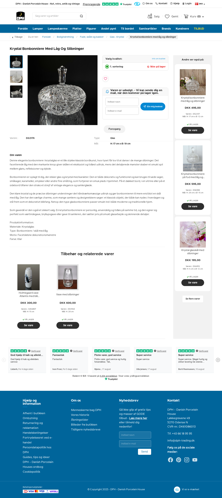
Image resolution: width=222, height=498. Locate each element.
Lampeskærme (58, 28)
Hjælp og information (32, 402)
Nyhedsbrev (128, 400)
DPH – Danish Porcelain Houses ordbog (38, 464)
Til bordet (127, 28)
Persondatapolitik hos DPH (37, 450)
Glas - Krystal (117, 37)
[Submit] (81, 16)
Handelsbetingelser (35, 433)
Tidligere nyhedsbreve (85, 429)
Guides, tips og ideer (36, 457)
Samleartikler (148, 28)
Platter (77, 28)
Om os (76, 400)
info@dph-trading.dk (181, 440)
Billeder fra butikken (84, 424)
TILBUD (199, 28)
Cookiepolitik (31, 472)
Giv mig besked (154, 107)
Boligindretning (65, 37)
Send (144, 451)
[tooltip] (29, 294)
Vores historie (80, 415)
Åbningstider (79, 420)
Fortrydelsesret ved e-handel (37, 440)
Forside (23, 28)
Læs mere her (138, 418)
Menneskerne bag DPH (86, 410)
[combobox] (59, 16)
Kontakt (173, 400)
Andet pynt (108, 28)
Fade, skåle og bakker (92, 37)
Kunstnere (182, 28)
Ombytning (30, 418)
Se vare (28, 325)
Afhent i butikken (34, 413)
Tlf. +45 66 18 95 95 (179, 433)
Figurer (91, 28)
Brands (166, 28)
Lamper (38, 28)
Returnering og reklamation (33, 425)
